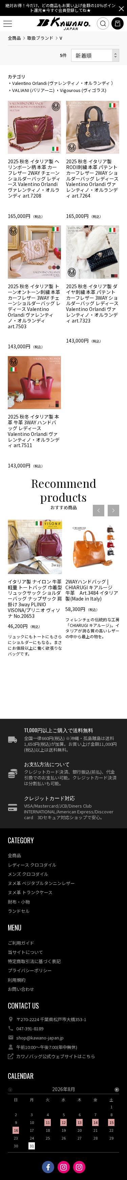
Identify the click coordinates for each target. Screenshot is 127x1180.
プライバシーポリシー (30, 970)
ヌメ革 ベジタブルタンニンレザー (41, 883)
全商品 (14, 38)
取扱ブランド (40, 38)
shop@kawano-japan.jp (40, 1037)
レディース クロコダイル (32, 865)
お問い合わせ (21, 989)
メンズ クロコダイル (28, 874)
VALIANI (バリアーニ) (33, 90)
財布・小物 (19, 902)
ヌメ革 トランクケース (30, 892)
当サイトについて (25, 952)
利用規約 (16, 980)
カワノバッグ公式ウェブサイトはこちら (55, 1056)
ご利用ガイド (21, 943)
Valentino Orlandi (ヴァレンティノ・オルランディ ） (63, 83)
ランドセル (19, 911)
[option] (35, 590)
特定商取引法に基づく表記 (34, 961)
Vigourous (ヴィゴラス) (83, 90)
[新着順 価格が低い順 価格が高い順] (95, 55)
